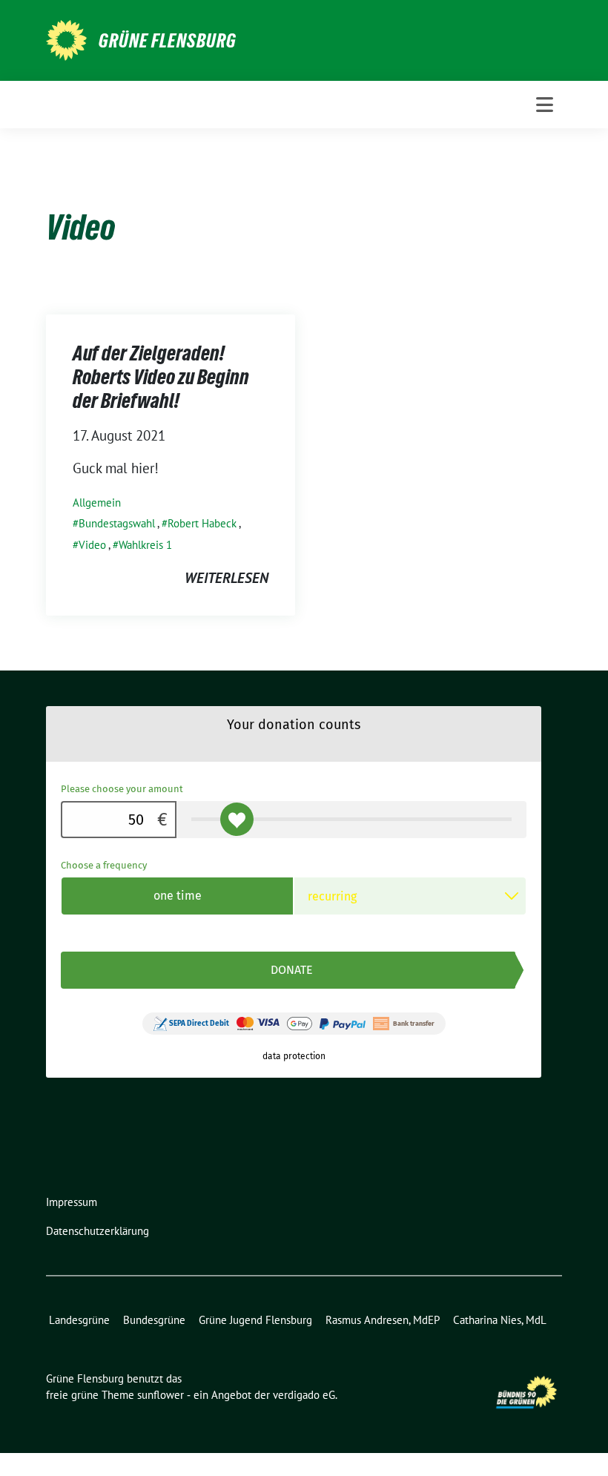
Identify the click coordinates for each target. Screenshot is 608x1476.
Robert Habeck (202, 523)
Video (92, 545)
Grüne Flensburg (168, 41)
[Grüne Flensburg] (66, 38)
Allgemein (97, 502)
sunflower (160, 1395)
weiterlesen (226, 578)
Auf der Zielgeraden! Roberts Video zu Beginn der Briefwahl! (161, 377)
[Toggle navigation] (544, 104)
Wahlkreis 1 (145, 545)
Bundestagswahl (117, 523)
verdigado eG (304, 1395)
